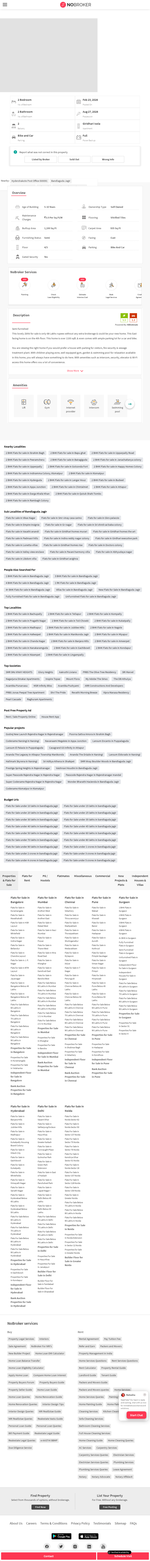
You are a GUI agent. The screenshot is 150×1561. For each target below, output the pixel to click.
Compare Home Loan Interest (49, 1375)
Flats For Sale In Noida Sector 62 (72, 1118)
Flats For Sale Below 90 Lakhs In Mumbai (47, 1007)
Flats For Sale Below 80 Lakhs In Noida (74, 1212)
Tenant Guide (108, 1375)
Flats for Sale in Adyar (72, 962)
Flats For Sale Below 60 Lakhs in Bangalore (20, 1007)
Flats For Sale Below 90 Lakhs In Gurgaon (128, 1007)
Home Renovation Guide (48, 1397)
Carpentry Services (107, 1447)
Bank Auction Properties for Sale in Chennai (75, 1076)
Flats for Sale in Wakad (99, 909)
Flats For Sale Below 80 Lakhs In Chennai (74, 1021)
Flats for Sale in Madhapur (18, 1133)
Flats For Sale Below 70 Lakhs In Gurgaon (128, 992)
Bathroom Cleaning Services (94, 1426)
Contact (49, 1556)
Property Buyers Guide (52, 1382)
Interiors (44, 1339)
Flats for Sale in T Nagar (72, 969)
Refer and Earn (87, 1346)
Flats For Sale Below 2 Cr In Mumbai (47, 1022)
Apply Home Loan (18, 1375)
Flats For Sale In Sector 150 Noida (72, 1189)
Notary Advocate (101, 1476)
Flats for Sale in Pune (101, 900)
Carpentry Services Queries (93, 1455)
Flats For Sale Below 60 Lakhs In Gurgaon (128, 985)
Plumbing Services (124, 1462)
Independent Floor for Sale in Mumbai (48, 1054)
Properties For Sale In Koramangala (19, 1059)
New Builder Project (19, 1353)
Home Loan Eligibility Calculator (26, 1368)
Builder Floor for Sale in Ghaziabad (46, 1290)
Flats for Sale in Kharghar (45, 962)
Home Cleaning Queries (120, 1440)
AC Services (85, 1447)
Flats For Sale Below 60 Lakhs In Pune (101, 1006)
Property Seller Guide (20, 1389)
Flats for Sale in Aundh (99, 939)
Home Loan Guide (47, 1389)
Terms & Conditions (53, 1523)
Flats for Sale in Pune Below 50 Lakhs (99, 997)
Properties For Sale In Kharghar (46, 1039)
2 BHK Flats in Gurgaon (125, 917)
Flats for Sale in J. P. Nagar (20, 962)
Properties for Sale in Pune (102, 1036)
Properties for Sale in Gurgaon (129, 1015)
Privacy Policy (80, 1523)
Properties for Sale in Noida (75, 1227)
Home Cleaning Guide (91, 1440)
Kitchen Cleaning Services (117, 1411)
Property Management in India (95, 1353)
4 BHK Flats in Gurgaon (125, 932)
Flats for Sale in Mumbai (47, 900)
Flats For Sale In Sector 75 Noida (72, 1140)
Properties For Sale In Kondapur (19, 1279)
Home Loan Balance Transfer (24, 1360)
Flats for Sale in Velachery (72, 909)
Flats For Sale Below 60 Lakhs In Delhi (47, 1218)
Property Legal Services (21, 1339)
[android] (61, 1536)
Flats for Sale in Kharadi (99, 917)
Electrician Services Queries (93, 1462)
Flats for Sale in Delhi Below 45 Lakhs (45, 1198)
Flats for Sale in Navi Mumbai (47, 932)
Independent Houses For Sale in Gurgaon (127, 975)
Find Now (40, 1507)
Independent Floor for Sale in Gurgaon (127, 966)
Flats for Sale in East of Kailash (47, 1174)
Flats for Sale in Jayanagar (18, 977)
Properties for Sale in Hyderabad (21, 1262)
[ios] (88, 1536)
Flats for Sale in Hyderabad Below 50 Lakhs (19, 1209)
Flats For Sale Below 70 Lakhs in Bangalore (20, 1018)
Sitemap (120, 1523)
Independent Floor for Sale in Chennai (75, 1063)
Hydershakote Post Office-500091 (29, 180)
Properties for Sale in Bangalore (21, 1050)
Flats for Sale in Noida (74, 1108)
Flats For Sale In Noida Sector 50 (72, 1125)
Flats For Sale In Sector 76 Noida (72, 1148)
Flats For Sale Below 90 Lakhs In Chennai (74, 1029)
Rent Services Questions (125, 1360)
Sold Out (74, 159)
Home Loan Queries (19, 1397)
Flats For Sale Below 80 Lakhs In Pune (101, 1021)
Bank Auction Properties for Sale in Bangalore (21, 1089)
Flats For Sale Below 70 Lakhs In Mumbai (47, 992)
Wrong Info (108, 159)
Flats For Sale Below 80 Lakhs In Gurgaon (128, 1000)
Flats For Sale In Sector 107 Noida (72, 1174)
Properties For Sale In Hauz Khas (46, 1258)
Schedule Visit (123, 1556)
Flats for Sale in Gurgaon (128, 900)
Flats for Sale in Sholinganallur (72, 939)
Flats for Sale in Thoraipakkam (72, 932)
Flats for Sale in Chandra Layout (18, 954)
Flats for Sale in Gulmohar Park (45, 1156)
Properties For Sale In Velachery (73, 1053)
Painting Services (118, 1397)
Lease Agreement (122, 1469)
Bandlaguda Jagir (60, 180)
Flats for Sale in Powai (45, 939)
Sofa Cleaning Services (91, 1418)
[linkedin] (89, 1546)
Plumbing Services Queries (93, 1469)
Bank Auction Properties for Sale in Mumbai (48, 1066)
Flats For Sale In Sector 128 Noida (72, 1181)
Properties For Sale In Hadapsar (100, 1046)
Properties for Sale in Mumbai (48, 1030)
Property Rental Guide (113, 1368)
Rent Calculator (87, 1368)
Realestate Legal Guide (47, 1433)
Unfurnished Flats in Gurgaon (128, 959)
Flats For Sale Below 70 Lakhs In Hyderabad (20, 1230)
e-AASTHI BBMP (49, 1440)
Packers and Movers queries (94, 1389)
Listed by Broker (41, 159)
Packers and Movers (111, 1346)
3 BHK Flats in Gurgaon (125, 924)
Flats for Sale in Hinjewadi (99, 977)
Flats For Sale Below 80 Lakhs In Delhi (47, 1233)
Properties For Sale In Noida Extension (73, 1236)
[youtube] (103, 1546)
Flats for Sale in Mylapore (72, 954)
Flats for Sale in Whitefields (18, 1174)
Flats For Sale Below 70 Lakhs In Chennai (74, 1014)
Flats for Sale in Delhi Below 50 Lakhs (45, 1209)
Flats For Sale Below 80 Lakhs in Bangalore (20, 1029)
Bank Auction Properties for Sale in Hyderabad (21, 1301)
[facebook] (47, 1546)
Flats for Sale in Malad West (45, 924)
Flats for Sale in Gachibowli (18, 1159)
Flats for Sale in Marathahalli (18, 917)
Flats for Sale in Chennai (74, 900)
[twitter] (61, 1546)
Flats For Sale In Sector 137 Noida (72, 1133)
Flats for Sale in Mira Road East (47, 954)
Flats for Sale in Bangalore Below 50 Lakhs (20, 997)
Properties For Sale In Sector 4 (127, 1032)
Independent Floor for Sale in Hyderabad (21, 1288)
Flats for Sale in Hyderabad (20, 1108)
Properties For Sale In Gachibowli (19, 1271)
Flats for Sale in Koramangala (18, 909)
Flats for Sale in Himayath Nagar (18, 1181)
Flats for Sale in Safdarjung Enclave (46, 1125)
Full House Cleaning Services (94, 1433)
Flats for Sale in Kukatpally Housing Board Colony (20, 1142)
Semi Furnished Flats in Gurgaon (126, 951)
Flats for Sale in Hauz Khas (45, 1133)
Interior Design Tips (53, 1404)
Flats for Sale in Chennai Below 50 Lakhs (73, 997)
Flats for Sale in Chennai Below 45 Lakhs (73, 986)
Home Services (122, 1389)
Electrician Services (123, 1455)
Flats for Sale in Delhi (47, 1108)
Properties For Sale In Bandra (46, 1047)
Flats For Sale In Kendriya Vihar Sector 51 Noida (72, 1157)
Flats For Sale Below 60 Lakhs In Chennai (74, 1006)
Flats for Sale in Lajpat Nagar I (45, 1189)
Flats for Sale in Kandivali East (45, 969)
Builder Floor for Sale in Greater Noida (74, 1261)
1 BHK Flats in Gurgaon (125, 909)
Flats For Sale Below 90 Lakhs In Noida (74, 1219)
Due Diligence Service (20, 1447)
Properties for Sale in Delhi (48, 1248)
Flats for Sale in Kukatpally (18, 1166)
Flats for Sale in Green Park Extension (45, 1164)
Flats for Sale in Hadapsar (99, 932)
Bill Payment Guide (19, 1433)
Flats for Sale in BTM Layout (20, 969)
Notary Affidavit (123, 1476)
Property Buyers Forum (21, 1382)
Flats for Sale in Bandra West (45, 977)
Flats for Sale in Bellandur (18, 947)
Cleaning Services (88, 1411)
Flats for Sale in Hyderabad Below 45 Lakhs (19, 1198)
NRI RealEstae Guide (50, 1411)
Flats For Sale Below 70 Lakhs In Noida (74, 1204)
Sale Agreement (17, 1346)
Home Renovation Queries (23, 1404)
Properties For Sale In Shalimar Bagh (73, 1046)
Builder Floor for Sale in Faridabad (46, 1282)
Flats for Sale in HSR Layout (20, 924)
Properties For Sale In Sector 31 (127, 1024)
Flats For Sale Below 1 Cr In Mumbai (47, 1015)
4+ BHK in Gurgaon (127, 938)
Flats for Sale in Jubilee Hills (18, 1125)
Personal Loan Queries (49, 1426)
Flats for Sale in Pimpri (99, 969)
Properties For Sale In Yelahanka (19, 1066)
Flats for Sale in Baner (99, 924)
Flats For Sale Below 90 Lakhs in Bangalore (20, 1040)
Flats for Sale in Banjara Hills (18, 1118)
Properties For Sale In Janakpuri (46, 1265)
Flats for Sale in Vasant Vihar (45, 1118)
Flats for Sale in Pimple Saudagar (100, 954)
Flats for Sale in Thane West (45, 947)
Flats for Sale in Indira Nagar (18, 939)
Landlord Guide (87, 1375)
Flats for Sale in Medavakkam (72, 947)
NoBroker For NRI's (41, 1346)
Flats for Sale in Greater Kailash (45, 1140)
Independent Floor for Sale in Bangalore (21, 1076)
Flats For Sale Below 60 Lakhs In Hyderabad (20, 1219)
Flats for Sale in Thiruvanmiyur (72, 917)
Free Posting (110, 1507)
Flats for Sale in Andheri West (45, 909)
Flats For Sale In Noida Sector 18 (72, 1166)
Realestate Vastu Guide (50, 1418)
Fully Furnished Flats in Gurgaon (126, 944)
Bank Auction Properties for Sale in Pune (102, 1072)
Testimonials (102, 1523)
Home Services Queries (91, 1397)
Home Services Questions (92, 1360)
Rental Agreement (89, 1339)
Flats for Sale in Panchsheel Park (45, 1181)
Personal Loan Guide (20, 1426)
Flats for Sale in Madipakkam (72, 924)
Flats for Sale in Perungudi (72, 977)
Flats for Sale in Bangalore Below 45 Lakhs (20, 986)
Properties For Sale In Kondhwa (100, 1053)
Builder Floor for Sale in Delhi (47, 1273)
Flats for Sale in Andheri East (45, 917)
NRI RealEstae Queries (20, 1418)
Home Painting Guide (90, 1404)
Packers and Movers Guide (93, 1382)
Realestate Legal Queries (22, 1440)
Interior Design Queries (21, 1411)
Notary (83, 1476)
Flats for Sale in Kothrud (99, 947)
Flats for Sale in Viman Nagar (99, 962)
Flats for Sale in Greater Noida (72, 1196)
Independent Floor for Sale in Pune (102, 1061)
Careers (31, 1523)
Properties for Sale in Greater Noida (73, 1251)
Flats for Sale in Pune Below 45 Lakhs (99, 986)
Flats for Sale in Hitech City (18, 1151)
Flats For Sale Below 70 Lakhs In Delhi (47, 1226)
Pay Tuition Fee (112, 1339)
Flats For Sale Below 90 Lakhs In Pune (101, 1029)
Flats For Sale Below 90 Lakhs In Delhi (47, 1241)
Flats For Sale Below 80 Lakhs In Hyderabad (20, 1241)
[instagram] (75, 1546)
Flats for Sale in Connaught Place (46, 1148)
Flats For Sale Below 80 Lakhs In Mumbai (47, 999)
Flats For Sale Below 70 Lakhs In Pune (101, 1014)
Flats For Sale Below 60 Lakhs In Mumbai (47, 984)
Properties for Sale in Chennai (75, 1036)
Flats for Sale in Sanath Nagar (18, 1189)
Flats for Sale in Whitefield (18, 932)
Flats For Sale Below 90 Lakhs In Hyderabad (20, 1252)
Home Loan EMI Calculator (49, 1353)
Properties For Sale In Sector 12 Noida (73, 1244)
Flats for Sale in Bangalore (20, 900)
